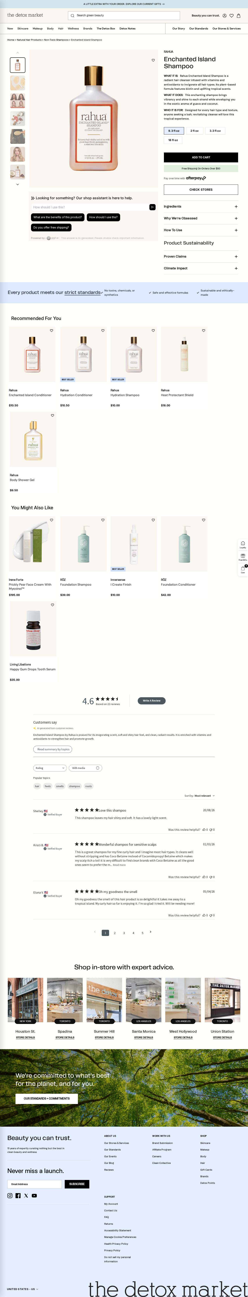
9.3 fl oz (173, 130)
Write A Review (151, 700)
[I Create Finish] (134, 544)
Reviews (109, 1170)
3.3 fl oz (215, 130)
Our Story (178, 28)
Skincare (22, 28)
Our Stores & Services (227, 28)
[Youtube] (34, 1195)
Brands (87, 28)
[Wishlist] (231, 16)
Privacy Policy (112, 1250)
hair (37, 786)
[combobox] (50, 768)
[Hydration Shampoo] (134, 354)
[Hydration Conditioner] (83, 354)
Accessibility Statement (117, 1230)
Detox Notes (127, 28)
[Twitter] (26, 1195)
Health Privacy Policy (116, 1244)
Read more (119, 865)
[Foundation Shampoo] (83, 544)
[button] (18, 184)
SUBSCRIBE (77, 1184)
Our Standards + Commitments (47, 1098)
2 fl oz (194, 130)
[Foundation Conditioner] (184, 544)
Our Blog (109, 1163)
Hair (60, 28)
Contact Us (110, 1210)
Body (50, 28)
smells (60, 786)
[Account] (224, 16)
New (10, 28)
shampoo (74, 786)
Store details (25, 1037)
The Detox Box (106, 28)
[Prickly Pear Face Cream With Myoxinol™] (32, 544)
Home (10, 40)
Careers (156, 1156)
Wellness (73, 28)
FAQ (106, 1217)
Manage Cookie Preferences (120, 1237)
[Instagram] (9, 1195)
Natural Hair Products (29, 40)
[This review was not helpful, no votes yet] (210, 830)
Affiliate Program (161, 1150)
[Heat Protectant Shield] (184, 354)
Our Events (110, 1156)
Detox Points (207, 1183)
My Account (111, 1204)
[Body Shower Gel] (33, 439)
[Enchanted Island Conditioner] (32, 354)
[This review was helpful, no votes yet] (204, 830)
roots (88, 786)
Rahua (168, 52)
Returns (108, 1224)
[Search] (73, 16)
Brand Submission (162, 1143)
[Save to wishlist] (153, 60)
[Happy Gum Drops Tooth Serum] (33, 628)
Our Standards (198, 28)
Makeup (38, 28)
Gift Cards (206, 1170)
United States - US (21, 1289)
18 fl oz (173, 140)
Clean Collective (161, 1163)
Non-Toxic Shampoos (56, 40)
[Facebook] (18, 1195)
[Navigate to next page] (152, 932)
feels (48, 786)
